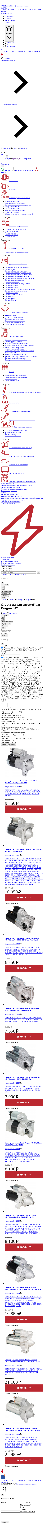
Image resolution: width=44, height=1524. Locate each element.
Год (3, 589)
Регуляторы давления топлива (15, 354)
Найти (3, 597)
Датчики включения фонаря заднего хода (19, 278)
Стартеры (5, 626)
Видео (4, 613)
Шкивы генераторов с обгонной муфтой (19, 214)
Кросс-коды (10, 42)
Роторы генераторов (12, 207)
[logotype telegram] (5, 1491)
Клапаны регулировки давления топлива (19, 345)
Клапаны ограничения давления (16, 343)
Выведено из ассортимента (25, 170)
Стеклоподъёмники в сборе (14, 324)
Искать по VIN (20, 574)
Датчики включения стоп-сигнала (17, 276)
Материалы (10, 46)
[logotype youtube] (5, 1489)
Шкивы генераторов (12, 212)
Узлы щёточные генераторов (15, 210)
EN (2, 154)
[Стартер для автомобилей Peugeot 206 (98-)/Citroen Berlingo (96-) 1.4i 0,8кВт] (20, 1139)
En (4, 49)
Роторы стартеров (11, 233)
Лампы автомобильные (13, 436)
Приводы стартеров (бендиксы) (16, 229)
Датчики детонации (12, 282)
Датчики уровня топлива (13, 342)
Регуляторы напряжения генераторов (18, 205)
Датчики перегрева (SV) (13, 287)
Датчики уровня (10, 296)
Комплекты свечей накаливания (16, 377)
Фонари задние (10, 434)
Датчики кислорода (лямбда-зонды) (17, 267)
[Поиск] (38, 572)
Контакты (8, 24)
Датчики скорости (11, 293)
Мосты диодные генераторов (15, 203)
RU (2, 49)
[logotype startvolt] (4, 56)
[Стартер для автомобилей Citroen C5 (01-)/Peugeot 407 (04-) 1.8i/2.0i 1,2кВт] (20, 845)
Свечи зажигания (11, 379)
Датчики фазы (10, 298)
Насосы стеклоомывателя (14, 317)
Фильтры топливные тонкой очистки (18, 360)
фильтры (4, 635)
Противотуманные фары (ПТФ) (16, 430)
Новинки (8, 170)
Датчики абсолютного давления (16, 271)
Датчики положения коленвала (16, 291)
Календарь (6, 159)
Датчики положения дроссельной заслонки (20, 289)
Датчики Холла (10, 300)
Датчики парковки (11, 285)
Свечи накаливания (12, 381)
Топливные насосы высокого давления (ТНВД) (21, 356)
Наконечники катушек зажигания (16, 252)
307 (3, 587)
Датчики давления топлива (14, 280)
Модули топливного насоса (14, 347)
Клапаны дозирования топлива (16, 340)
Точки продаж (10, 20)
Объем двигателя (7, 591)
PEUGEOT (5, 585)
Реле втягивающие (11, 231)
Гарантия (8, 18)
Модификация (6, 593)
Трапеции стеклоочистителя (15, 321)
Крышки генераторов (12, 201)
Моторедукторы (10, 315)
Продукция (5, 164)
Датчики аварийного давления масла (18, 273)
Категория (5, 595)
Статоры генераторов (12, 208)
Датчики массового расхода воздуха (17, 284)
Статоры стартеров (11, 235)
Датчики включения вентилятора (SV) (18, 274)
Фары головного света (13, 432)
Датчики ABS (10, 269)
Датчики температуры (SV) (14, 294)
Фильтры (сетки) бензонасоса (15, 358)
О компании (9, 16)
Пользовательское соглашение (26, 1484)
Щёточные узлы (10, 236)
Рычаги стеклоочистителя (14, 323)
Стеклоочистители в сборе (14, 319)
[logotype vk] (5, 1487)
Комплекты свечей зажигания (15, 375)
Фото (8, 44)
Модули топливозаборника (14, 349)
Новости (8, 22)
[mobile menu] (7, 156)
